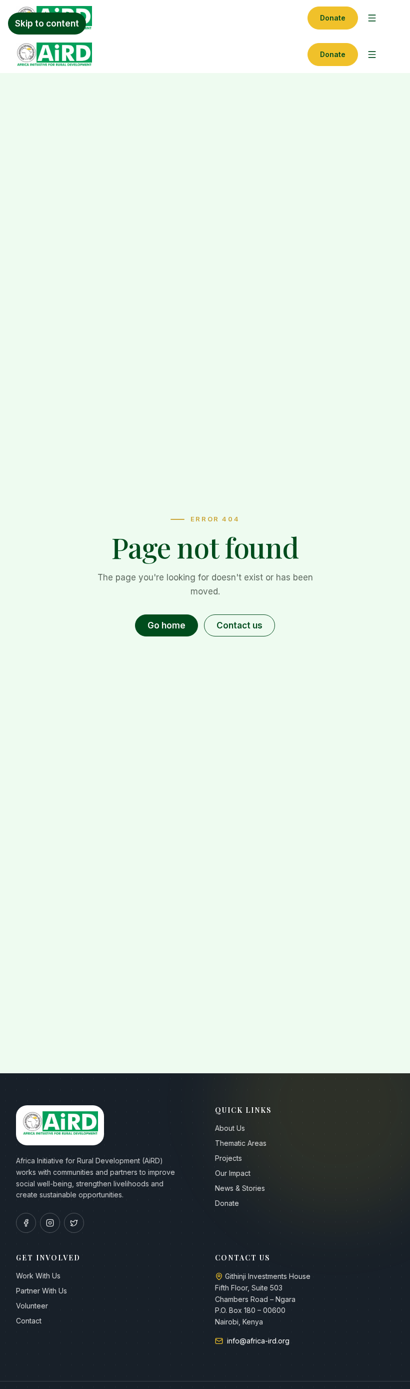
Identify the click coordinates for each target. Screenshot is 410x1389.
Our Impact (232, 1173)
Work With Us (38, 1275)
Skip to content (47, 24)
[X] (74, 1223)
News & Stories (240, 1188)
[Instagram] (50, 1223)
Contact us (239, 625)
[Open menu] (372, 18)
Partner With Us (41, 1290)
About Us (230, 1128)
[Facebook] (26, 1223)
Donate (333, 18)
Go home (167, 625)
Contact (29, 1320)
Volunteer (32, 1305)
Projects (228, 1158)
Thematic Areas (240, 1143)
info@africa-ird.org (258, 1340)
